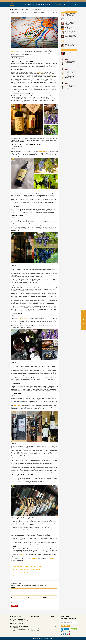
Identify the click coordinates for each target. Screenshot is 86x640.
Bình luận (13, 587)
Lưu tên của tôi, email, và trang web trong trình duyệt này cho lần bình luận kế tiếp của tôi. (31, 602)
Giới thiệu (52, 620)
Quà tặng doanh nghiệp (35, 630)
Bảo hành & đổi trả (34, 626)
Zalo (83, 316)
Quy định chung (33, 620)
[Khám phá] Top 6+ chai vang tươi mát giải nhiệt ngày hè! (70, 45)
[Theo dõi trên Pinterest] (67, 634)
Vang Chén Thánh (53, 624)
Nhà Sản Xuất (50, 4)
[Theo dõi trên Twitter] (65, 634)
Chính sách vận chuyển (35, 624)
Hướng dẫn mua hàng (35, 628)
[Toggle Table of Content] (21, 58)
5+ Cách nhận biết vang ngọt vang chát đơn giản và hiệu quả (70, 36)
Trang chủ (11, 9)
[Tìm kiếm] (70, 4)
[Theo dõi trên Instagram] (63, 634)
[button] (75, 4)
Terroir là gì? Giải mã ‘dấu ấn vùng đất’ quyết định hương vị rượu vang (70, 23)
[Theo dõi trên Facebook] (61, 634)
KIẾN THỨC (58, 4)
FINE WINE (52, 628)
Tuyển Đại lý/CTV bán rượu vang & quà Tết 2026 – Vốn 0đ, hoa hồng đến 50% (70, 27)
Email (28, 597)
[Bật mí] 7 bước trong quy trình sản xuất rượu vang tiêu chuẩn (70, 18)
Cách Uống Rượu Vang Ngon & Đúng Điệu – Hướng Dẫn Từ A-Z (70, 32)
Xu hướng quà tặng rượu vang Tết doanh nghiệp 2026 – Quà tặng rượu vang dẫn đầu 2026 (70, 14)
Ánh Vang (21, 14)
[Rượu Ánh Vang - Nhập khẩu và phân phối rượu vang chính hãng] (16, 4)
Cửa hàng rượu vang (53, 622)
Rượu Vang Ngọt (53, 626)
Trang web (45, 597)
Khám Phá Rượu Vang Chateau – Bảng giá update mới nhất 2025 (70, 41)
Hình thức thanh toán (34, 622)
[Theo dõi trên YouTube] (69, 634)
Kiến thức (15, 9)
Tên (12, 597)
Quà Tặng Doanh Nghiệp (39, 4)
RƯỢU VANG (27, 4)
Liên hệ (64, 4)
